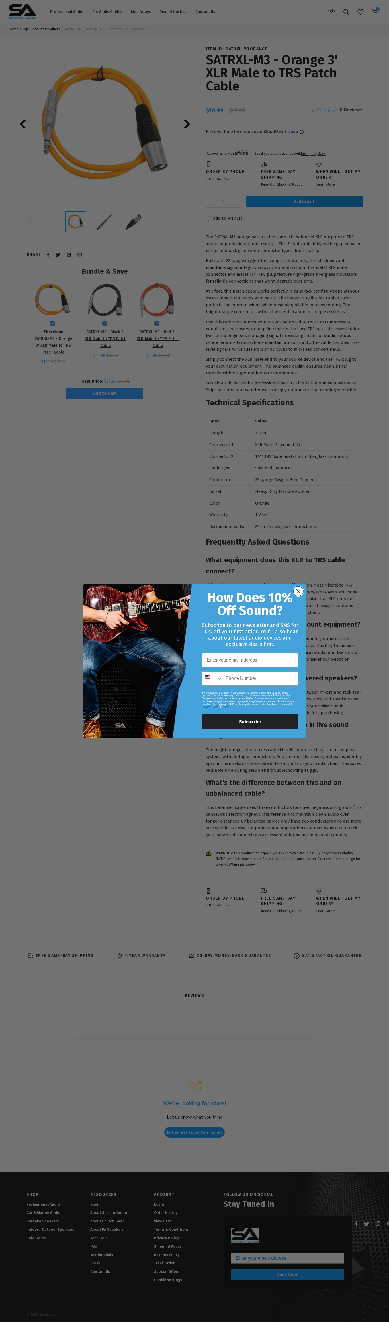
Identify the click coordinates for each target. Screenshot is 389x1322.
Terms (226, 707)
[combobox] (212, 678)
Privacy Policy (210, 707)
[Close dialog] (298, 591)
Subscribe (250, 721)
